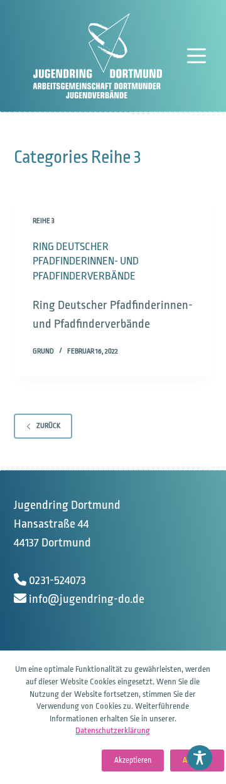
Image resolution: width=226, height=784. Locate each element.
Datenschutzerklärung (112, 730)
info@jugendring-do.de (86, 599)
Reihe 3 (44, 221)
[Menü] (199, 55)
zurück (48, 426)
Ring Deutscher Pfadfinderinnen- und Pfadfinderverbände (86, 261)
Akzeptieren (132, 760)
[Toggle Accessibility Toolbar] (199, 757)
